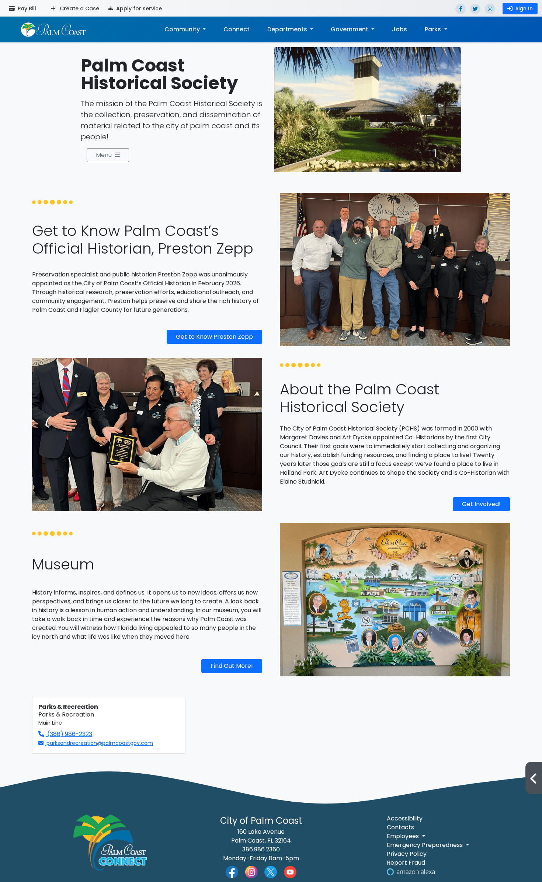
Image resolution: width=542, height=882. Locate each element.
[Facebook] (460, 9)
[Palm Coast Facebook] (232, 871)
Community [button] (182, 29)
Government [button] (350, 29)
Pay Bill (26, 8)
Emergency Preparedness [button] (425, 845)
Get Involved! (481, 504)
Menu (104, 155)
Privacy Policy (407, 854)
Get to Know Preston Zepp (214, 336)
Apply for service (138, 8)
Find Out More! (232, 666)
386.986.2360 (261, 849)
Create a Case (78, 8)
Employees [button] (403, 836)
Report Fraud (406, 862)
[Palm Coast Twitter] (270, 871)
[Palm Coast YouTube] (290, 871)
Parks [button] (433, 29)
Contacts (400, 827)
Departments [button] (288, 29)
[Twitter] (475, 9)
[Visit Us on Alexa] (411, 871)
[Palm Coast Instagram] (251, 871)
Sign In (524, 8)
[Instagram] (490, 9)
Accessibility (405, 818)
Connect (236, 29)
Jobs (399, 29)
